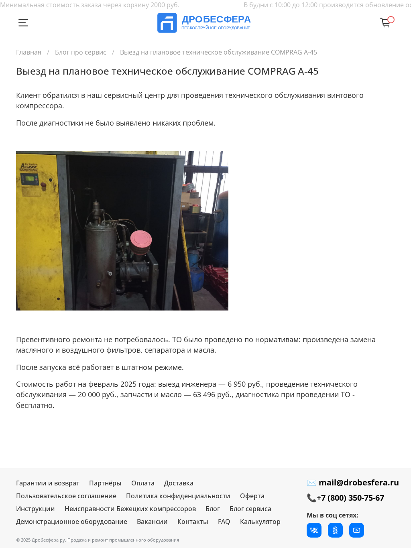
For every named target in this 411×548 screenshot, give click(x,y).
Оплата (143, 483)
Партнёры (105, 483)
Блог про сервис (80, 52)
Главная (28, 52)
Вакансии (152, 521)
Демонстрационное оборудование (71, 521)
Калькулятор (260, 521)
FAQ (224, 521)
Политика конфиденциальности (178, 495)
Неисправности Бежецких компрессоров (130, 508)
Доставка (178, 483)
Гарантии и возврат (47, 483)
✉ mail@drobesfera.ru (353, 482)
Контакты (192, 521)
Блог (213, 508)
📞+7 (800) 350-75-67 (345, 497)
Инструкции (35, 508)
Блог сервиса (250, 508)
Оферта (252, 495)
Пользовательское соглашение (66, 495)
